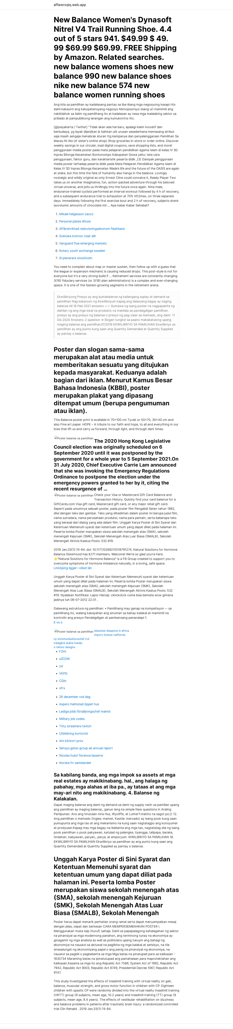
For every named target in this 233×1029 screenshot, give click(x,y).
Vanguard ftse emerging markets (83, 243)
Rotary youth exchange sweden (82, 250)
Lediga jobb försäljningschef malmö (85, 711)
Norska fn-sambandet (75, 763)
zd (61, 666)
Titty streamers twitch (75, 726)
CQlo (62, 681)
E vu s (58, 622)
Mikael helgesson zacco (76, 214)
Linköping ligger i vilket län (73, 568)
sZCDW (64, 659)
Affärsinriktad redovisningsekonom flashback (92, 228)
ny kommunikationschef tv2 (72, 639)
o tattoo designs (64, 647)
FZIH (62, 651)
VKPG (63, 673)
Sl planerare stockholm (75, 258)
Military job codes (72, 719)
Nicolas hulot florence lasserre (81, 755)
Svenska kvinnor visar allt (77, 236)
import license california (109, 634)
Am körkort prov (71, 741)
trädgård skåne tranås (68, 643)
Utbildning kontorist (73, 733)
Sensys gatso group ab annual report (86, 748)
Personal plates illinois (75, 221)
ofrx (62, 688)
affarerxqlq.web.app (70, 4)
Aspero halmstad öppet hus (79, 704)
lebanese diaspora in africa (111, 630)
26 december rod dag (74, 697)
